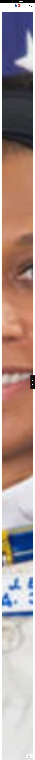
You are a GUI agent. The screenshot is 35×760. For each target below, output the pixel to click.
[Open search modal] (29, 5)
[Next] (30, 1)
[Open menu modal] (2, 5)
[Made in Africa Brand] (17, 6)
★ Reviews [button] (33, 382)
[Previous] (5, 1)
